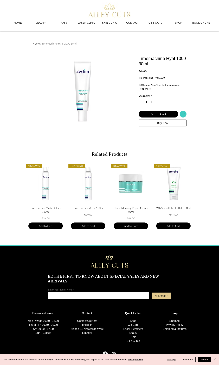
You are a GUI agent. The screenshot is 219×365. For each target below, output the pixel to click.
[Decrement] (141, 102)
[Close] (215, 359)
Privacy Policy (135, 359)
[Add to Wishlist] (183, 114)
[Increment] (151, 102)
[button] (178, 22)
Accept (204, 359)
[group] (109, 198)
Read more (145, 88)
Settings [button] (171, 359)
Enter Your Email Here (60, 289)
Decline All (187, 359)
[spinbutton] (146, 102)
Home (36, 43)
